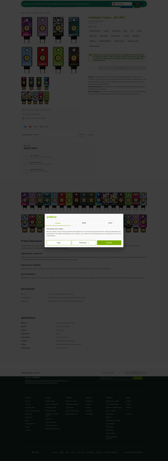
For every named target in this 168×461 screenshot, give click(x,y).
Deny (58, 242)
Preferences (83, 242)
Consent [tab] (57, 223)
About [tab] (110, 223)
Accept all (109, 242)
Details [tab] (84, 223)
